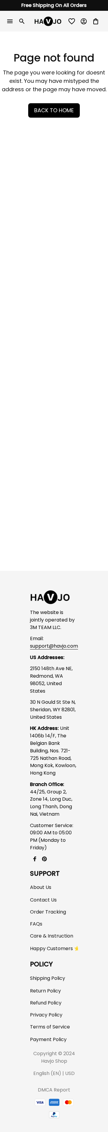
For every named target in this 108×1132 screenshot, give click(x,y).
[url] (54, 646)
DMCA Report (54, 1089)
